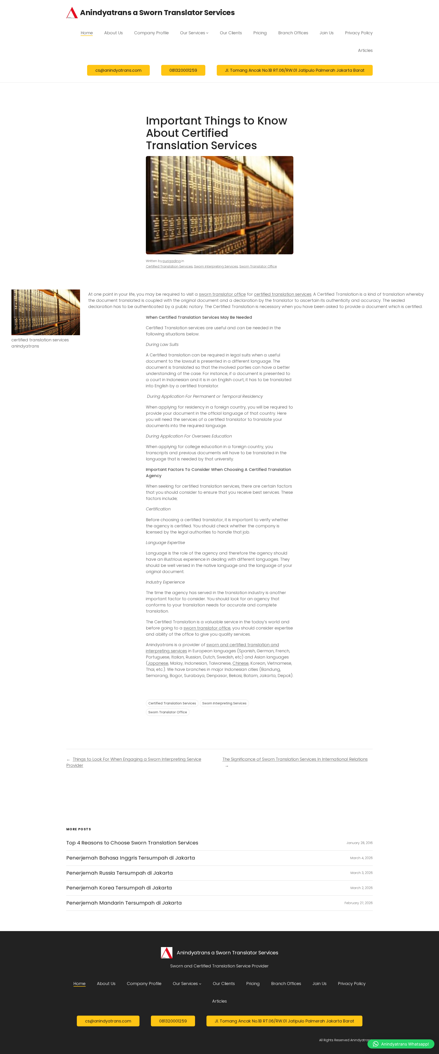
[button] (400, 1044)
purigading (172, 261)
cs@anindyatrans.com (118, 70)
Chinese (241, 663)
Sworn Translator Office (258, 266)
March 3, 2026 (362, 873)
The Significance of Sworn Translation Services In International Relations (295, 759)
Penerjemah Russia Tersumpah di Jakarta (119, 873)
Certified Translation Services (169, 266)
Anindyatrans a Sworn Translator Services (157, 12)
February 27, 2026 (359, 903)
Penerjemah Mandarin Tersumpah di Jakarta (124, 903)
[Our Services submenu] (207, 33)
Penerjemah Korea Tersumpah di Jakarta (119, 888)
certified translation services (282, 294)
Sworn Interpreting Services (216, 266)
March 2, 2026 (362, 888)
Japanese (158, 663)
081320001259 (183, 70)
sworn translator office (222, 294)
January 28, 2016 (359, 843)
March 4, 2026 (361, 858)
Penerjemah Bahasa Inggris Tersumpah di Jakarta (130, 858)
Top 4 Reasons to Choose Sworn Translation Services (132, 843)
